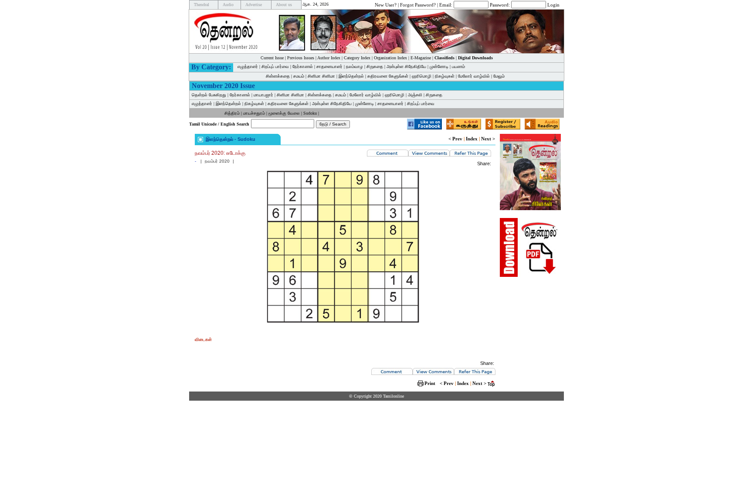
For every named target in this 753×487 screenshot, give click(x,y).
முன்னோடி (439, 66)
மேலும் (499, 76)
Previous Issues (300, 57)
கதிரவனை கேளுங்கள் (387, 76)
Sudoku (310, 113)
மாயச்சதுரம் (254, 113)
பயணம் (458, 66)
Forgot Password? (418, 4)
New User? (386, 4)
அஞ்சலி (415, 94)
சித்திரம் (232, 113)
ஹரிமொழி (421, 76)
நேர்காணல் (302, 66)
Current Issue (272, 57)
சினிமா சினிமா (321, 76)
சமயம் (298, 76)
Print (429, 383)
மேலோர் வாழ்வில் (474, 76)
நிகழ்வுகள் (445, 76)
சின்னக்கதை (278, 76)
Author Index (328, 57)
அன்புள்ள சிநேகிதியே (406, 66)
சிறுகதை (374, 66)
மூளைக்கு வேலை (284, 113)
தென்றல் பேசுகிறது (209, 94)
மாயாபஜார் (263, 94)
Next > (488, 138)
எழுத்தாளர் (247, 66)
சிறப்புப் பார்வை (275, 66)
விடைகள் (203, 339)
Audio (228, 4)
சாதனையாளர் (329, 66)
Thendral (201, 4)
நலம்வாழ (354, 66)
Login (553, 4)
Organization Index (390, 57)
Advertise (253, 4)
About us (284, 4)
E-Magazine (420, 57)
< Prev (455, 138)
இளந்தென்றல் (351, 76)
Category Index (357, 57)
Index (472, 138)
